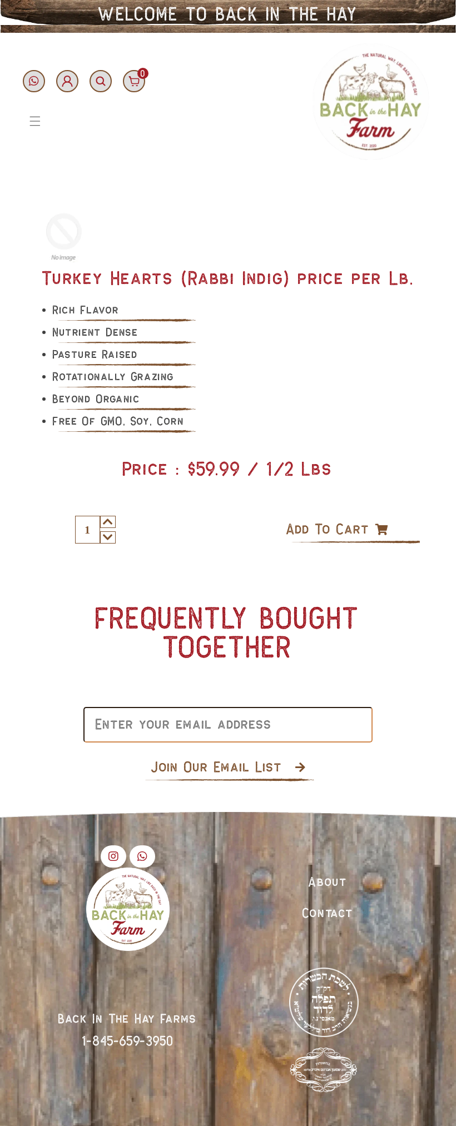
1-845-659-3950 (128, 1041)
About (328, 882)
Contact (328, 913)
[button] (35, 121)
